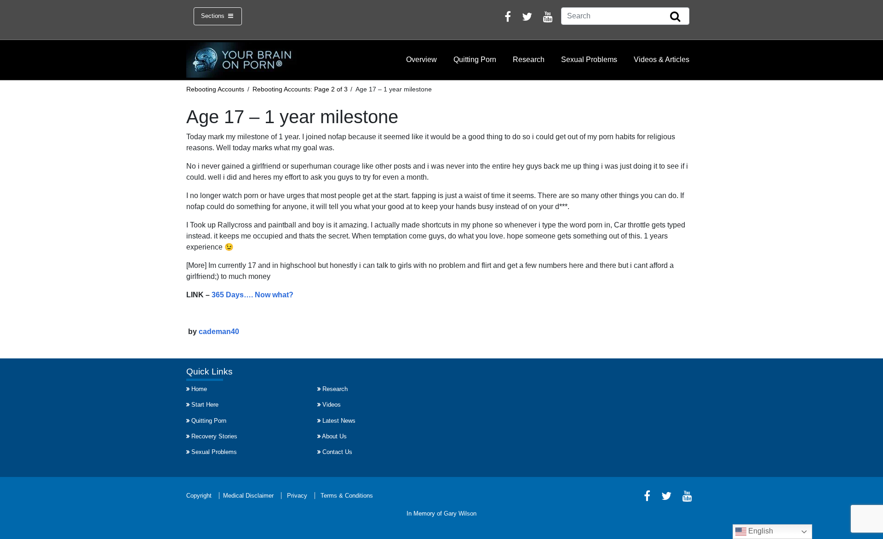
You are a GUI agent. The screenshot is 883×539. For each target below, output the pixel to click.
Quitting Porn (474, 59)
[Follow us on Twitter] (527, 18)
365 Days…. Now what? (252, 295)
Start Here (204, 404)
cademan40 (219, 331)
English (759, 531)
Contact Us (337, 451)
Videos (331, 404)
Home (199, 389)
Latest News (338, 420)
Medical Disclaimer (248, 495)
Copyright (199, 495)
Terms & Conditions (347, 495)
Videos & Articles (661, 59)
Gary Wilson (460, 513)
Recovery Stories (214, 436)
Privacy (297, 495)
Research (529, 59)
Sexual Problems (589, 59)
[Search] (675, 17)
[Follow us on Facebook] (508, 18)
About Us (334, 436)
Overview (421, 59)
